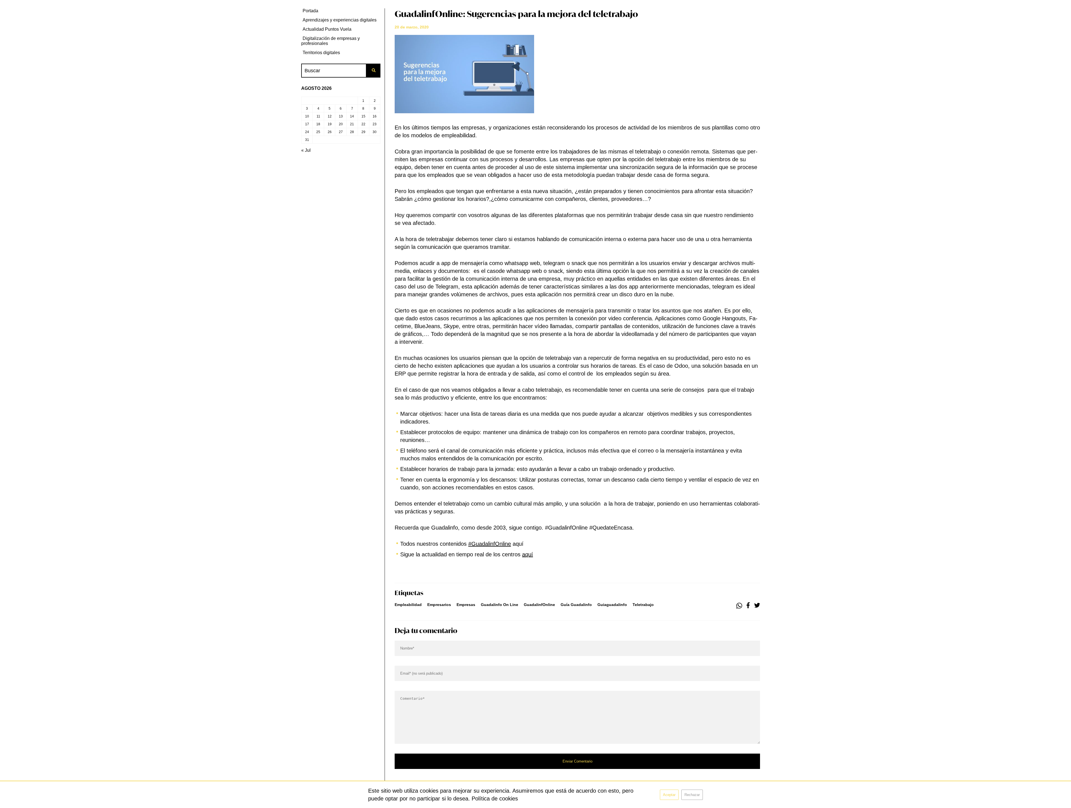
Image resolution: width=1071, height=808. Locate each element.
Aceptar (669, 795)
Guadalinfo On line (499, 604)
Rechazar (692, 795)
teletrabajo (643, 604)
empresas (466, 604)
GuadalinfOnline (539, 604)
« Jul (306, 150)
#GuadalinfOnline (489, 544)
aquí (527, 554)
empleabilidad (408, 604)
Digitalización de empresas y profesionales (330, 41)
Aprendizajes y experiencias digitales (340, 20)
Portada (310, 10)
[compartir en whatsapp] (739, 605)
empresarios (439, 604)
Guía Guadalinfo (576, 604)
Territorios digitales (321, 52)
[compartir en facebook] (748, 605)
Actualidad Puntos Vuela (327, 29)
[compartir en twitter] (757, 605)
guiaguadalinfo (612, 604)
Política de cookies (495, 798)
